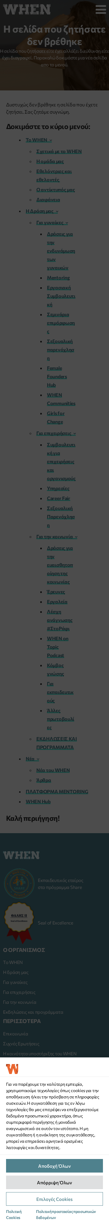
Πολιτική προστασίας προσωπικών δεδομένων (66, 1214)
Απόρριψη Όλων (54, 1182)
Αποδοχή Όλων (54, 1166)
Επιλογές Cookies (54, 1199)
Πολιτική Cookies (13, 1214)
